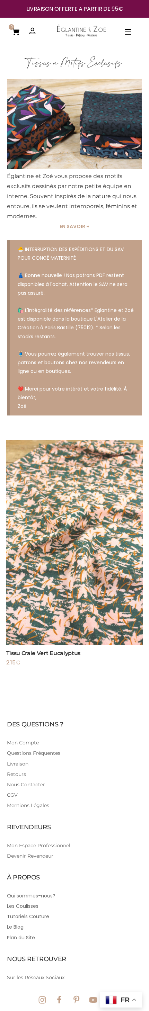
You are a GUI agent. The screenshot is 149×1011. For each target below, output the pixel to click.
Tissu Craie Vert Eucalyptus (43, 653)
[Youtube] (93, 1000)
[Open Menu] (128, 33)
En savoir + (74, 226)
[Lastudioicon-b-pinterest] (76, 1000)
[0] (15, 31)
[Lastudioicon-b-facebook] (59, 1000)
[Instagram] (42, 1000)
